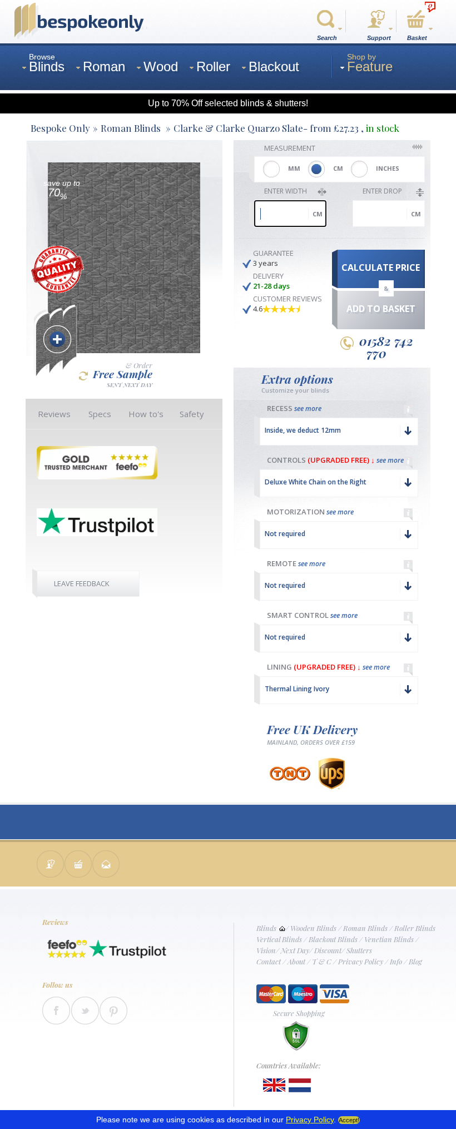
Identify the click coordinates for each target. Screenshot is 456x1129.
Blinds (266, 928)
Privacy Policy (360, 961)
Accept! (349, 1120)
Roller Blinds (414, 928)
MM (294, 168)
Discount (327, 950)
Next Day (295, 950)
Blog (415, 961)
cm (318, 214)
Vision (266, 950)
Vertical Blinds (279, 939)
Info (396, 961)
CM (338, 168)
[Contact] (51, 865)
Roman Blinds (365, 928)
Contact (268, 961)
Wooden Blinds (313, 928)
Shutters (359, 950)
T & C (321, 961)
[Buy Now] (78, 865)
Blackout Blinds (333, 939)
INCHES (387, 168)
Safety (192, 413)
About (296, 961)
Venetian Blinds (389, 939)
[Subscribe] (106, 865)
